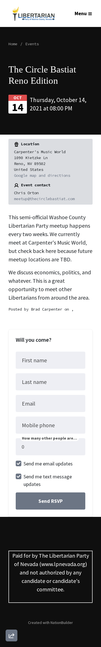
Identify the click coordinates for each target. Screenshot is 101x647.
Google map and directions (42, 175)
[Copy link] (11, 558)
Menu (81, 13)
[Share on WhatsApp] (11, 622)
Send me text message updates (48, 480)
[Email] (11, 574)
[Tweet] (11, 590)
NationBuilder (61, 622)
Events (32, 43)
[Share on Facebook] (11, 606)
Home (12, 43)
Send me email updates (48, 463)
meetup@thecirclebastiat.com (44, 198)
